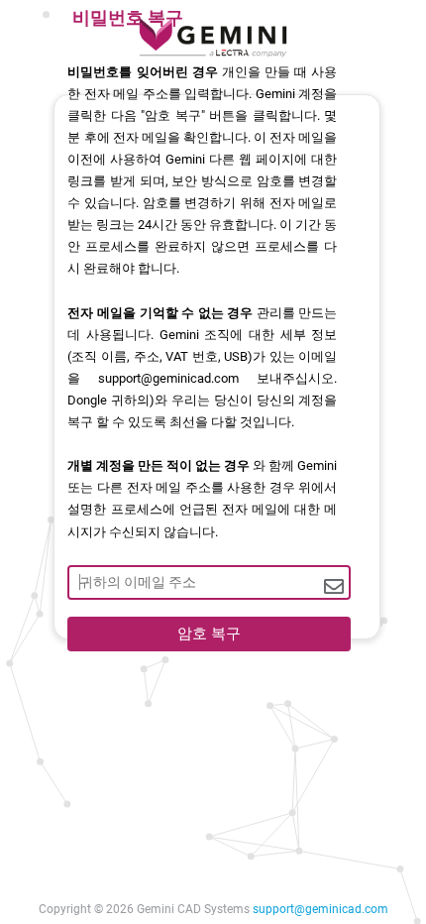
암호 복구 (209, 633)
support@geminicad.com (320, 909)
